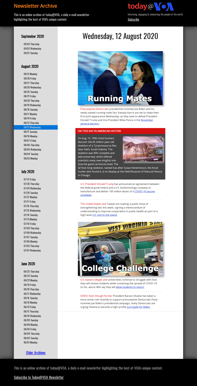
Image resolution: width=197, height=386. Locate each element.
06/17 (32, 294)
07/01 (32, 250)
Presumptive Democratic (94, 109)
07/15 (32, 210)
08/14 (30, 118)
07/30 (31, 184)
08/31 (30, 74)
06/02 (31, 338)
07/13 (30, 219)
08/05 (32, 149)
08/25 (31, 92)
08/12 (32, 127)
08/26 (32, 87)
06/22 (30, 280)
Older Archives (35, 352)
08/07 (30, 140)
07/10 (30, 224)
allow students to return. (130, 287)
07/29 (32, 188)
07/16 (31, 206)
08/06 (31, 145)
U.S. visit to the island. (104, 215)
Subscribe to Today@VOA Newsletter (39, 377)
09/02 (32, 48)
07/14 (31, 215)
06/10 (32, 316)
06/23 (31, 276)
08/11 (30, 132)
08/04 (31, 154)
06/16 (31, 298)
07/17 (29, 201)
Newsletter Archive (35, 5)
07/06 (30, 241)
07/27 (30, 197)
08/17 (30, 114)
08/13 (31, 123)
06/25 (31, 271)
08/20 (31, 100)
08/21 (30, 96)
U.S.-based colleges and (93, 279)
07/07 (31, 237)
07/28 (31, 193)
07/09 (31, 228)
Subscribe (133, 19)
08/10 (30, 136)
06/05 (30, 329)
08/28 (30, 78)
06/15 (30, 302)
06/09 (31, 320)
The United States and (93, 204)
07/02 (31, 246)
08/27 (31, 83)
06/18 (31, 289)
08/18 (31, 109)
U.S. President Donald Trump (97, 184)
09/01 (31, 53)
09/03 (31, 44)
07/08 (32, 233)
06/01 (30, 342)
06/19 (30, 285)
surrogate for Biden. (138, 307)
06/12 (30, 307)
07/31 (30, 179)
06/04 (31, 333)
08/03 (31, 158)
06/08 (31, 325)
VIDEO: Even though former (96, 296)
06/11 (31, 311)
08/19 (32, 105)
